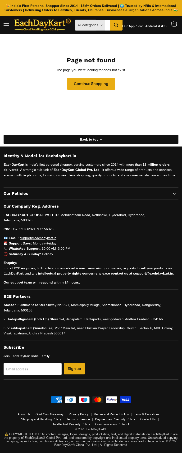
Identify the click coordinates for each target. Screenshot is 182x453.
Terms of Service (78, 419)
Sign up (74, 368)
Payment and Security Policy (115, 419)
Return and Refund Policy (111, 414)
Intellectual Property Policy (71, 424)
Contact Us (148, 419)
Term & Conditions (146, 414)
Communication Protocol (112, 424)
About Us (24, 414)
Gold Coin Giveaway (50, 414)
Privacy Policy (79, 414)
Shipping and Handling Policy (41, 419)
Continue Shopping (91, 83)
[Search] (116, 25)
